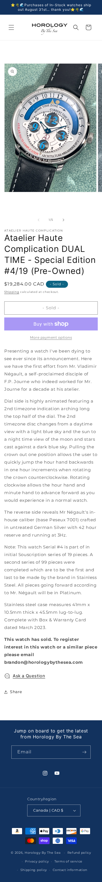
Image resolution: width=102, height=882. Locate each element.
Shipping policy (33, 870)
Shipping (11, 292)
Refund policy (79, 853)
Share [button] (16, 691)
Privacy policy (37, 861)
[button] (11, 27)
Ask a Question (29, 675)
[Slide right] (63, 220)
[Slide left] (38, 220)
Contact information (70, 870)
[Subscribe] (84, 752)
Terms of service (68, 861)
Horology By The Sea (43, 853)
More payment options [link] (51, 337)
